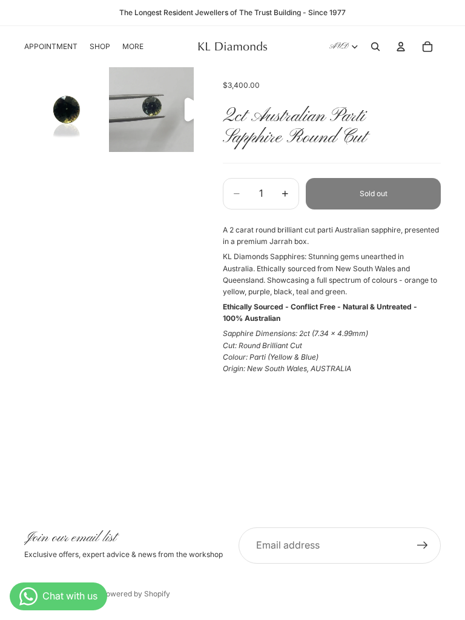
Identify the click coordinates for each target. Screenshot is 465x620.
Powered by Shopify (135, 593)
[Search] (375, 46)
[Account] (401, 46)
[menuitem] (133, 47)
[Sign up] (422, 545)
